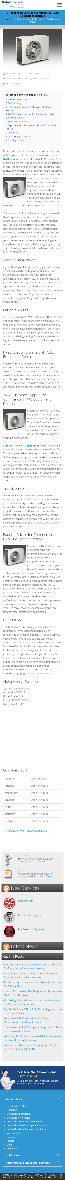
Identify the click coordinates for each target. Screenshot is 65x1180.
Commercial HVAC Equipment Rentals (26, 831)
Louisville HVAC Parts (18, 1117)
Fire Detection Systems (31, 929)
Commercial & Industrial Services (27, 1162)
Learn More (38, 861)
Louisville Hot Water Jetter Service (25, 1121)
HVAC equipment (41, 78)
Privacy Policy (37, 1177)
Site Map (48, 1177)
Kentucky (12, 1109)
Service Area (13, 1099)
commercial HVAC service (18, 78)
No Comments (13, 83)
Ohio (9, 1144)
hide (46, 95)
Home (7, 19)
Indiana (11, 1137)
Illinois (10, 1140)
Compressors (25, 901)
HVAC (19, 630)
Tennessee (12, 1148)
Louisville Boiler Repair (19, 1113)
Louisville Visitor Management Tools (26, 1129)
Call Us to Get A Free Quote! (36, 1074)
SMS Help (58, 1177)
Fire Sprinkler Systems (30, 915)
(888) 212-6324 (19, 700)
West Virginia (14, 1133)
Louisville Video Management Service (27, 1125)
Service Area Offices (17, 1106)
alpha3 (35, 73)
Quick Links (13, 1155)
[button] (32, 1099)
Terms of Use (23, 1177)
